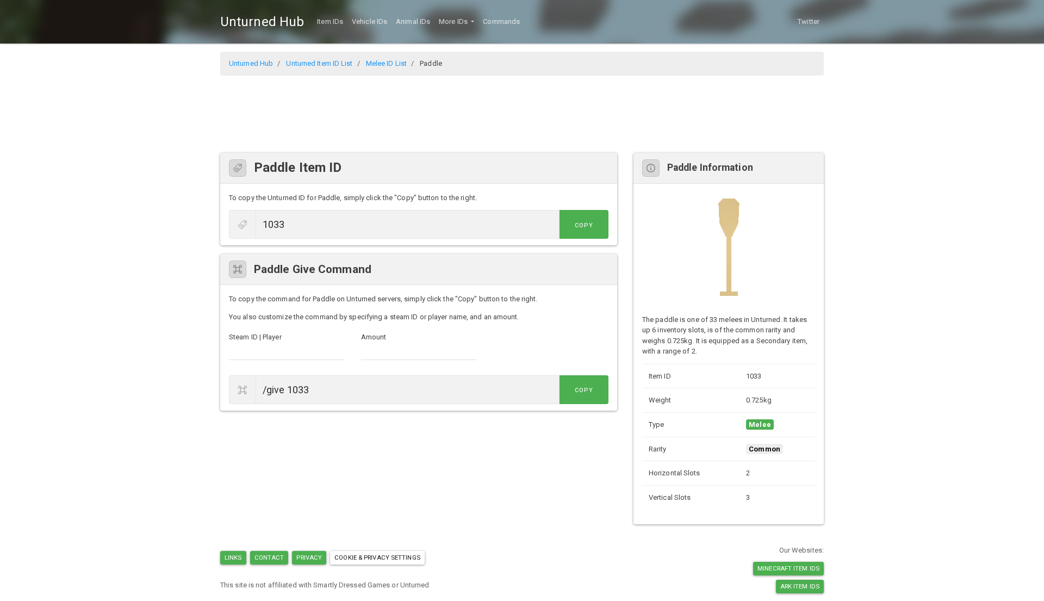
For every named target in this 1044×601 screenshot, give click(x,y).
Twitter (808, 21)
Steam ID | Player (255, 337)
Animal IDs (413, 21)
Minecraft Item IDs (788, 568)
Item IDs (330, 21)
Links (233, 557)
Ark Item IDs (799, 586)
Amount (374, 337)
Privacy (309, 557)
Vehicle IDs (369, 21)
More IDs (454, 21)
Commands (501, 21)
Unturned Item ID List (319, 63)
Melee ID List (386, 63)
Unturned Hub (262, 21)
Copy (584, 225)
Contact (269, 557)
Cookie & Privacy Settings (377, 557)
